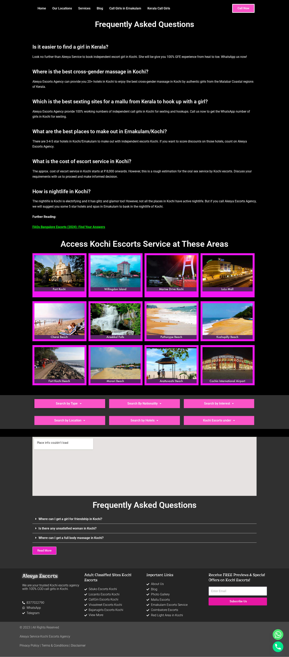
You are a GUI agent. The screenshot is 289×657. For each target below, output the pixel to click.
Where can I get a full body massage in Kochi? (71, 538)
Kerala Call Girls (158, 8)
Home (42, 8)
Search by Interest (217, 403)
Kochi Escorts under (217, 420)
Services (84, 8)
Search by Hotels (143, 420)
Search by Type (67, 403)
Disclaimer (78, 645)
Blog (100, 8)
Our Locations (62, 8)
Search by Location (67, 420)
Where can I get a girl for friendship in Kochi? (70, 519)
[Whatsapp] (278, 634)
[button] (69, 403)
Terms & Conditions (55, 645)
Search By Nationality (142, 403)
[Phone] (278, 646)
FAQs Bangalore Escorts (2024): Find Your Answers (68, 227)
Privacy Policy (29, 645)
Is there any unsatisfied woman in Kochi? (68, 528)
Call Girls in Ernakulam (125, 8)
